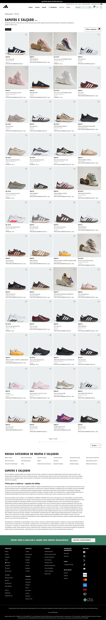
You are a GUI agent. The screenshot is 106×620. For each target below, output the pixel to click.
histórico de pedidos (86, 4)
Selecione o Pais (67, 608)
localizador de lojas (70, 4)
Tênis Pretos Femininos (92, 457)
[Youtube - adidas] (92, 569)
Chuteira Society (41, 457)
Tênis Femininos (9, 460)
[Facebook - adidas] (92, 552)
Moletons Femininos (91, 464)
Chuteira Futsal (58, 457)
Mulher (31, 7)
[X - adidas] (92, 561)
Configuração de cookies (14, 608)
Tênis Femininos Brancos (44, 464)
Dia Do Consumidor (26, 457)
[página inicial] (5, 6)
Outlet (68, 7)
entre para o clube (95, 4)
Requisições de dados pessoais (28, 608)
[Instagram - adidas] (92, 556)
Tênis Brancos (74, 460)
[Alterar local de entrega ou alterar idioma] (101, 4)
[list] (45, 29)
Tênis (22, 464)
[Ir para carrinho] (101, 7)
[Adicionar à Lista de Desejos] (26, 34)
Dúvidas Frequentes (58, 608)
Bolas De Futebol (58, 464)
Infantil (44, 7)
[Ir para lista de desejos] (97, 7)
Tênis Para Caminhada (11, 464)
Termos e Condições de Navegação (44, 608)
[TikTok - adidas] (92, 565)
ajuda (79, 4)
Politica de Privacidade (77, 608)
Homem (37, 7)
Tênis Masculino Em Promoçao (91, 461)
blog (76, 4)
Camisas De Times (75, 457)
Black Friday (8, 457)
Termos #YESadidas (53, 612)
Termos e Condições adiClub (90, 608)
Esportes (61, 7)
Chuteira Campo (74, 464)
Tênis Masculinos (26, 460)
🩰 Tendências (53, 7)
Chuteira (56, 460)
